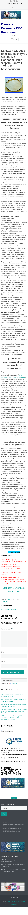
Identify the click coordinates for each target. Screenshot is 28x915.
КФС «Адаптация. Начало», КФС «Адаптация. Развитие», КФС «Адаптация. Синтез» (11, 717)
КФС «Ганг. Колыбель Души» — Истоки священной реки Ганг (13, 705)
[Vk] (17, 1)
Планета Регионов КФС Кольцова (16, 901)
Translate (15, 683)
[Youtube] (14, 1)
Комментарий (6, 629)
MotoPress (14, 903)
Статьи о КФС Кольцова (8, 609)
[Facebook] (11, 1)
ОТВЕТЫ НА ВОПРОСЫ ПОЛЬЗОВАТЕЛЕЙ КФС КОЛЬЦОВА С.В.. (13, 560)
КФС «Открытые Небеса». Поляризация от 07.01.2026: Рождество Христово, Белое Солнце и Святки (14, 711)
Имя (2, 652)
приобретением (19, 134)
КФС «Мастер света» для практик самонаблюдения (12, 695)
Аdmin (8, 599)
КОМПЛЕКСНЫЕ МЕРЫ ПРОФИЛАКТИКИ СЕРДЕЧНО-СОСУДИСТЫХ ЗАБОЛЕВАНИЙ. (11, 567)
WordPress (14, 904)
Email (3, 662)
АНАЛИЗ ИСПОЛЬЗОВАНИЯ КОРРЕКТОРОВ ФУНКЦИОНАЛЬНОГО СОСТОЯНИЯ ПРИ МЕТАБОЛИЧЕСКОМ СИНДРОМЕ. (13, 580)
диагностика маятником (14, 199)
